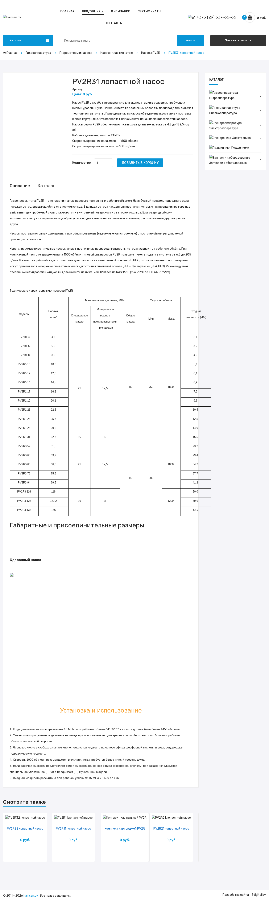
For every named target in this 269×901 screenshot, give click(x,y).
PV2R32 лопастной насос (25, 828)
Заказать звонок (238, 40)
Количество (81, 163)
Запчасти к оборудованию (228, 163)
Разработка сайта (236, 895)
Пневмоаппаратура (223, 113)
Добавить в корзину (140, 163)
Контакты (114, 23)
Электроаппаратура (223, 128)
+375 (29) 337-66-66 (215, 17)
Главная (67, 11)
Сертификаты (149, 11)
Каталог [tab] (46, 185)
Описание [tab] (20, 185)
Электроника (241, 138)
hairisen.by (31, 895)
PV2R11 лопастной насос (73, 828)
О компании (120, 11)
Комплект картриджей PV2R (125, 828)
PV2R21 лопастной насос (171, 828)
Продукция (91, 11)
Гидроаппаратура (222, 98)
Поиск (190, 40)
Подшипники (240, 147)
